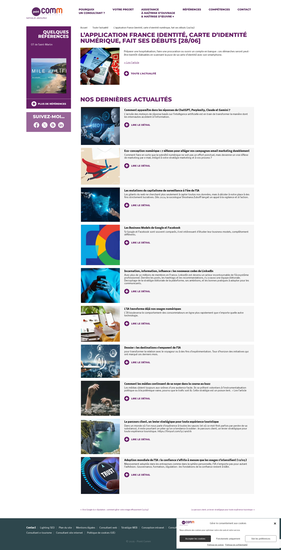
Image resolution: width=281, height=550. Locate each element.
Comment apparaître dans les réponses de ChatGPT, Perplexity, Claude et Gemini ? (177, 110)
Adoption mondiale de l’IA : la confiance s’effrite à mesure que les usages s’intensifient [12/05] (185, 460)
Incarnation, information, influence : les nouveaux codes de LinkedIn (168, 271)
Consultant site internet (69, 533)
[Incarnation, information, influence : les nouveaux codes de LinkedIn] (100, 285)
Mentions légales (85, 527)
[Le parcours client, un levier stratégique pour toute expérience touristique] (100, 436)
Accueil (83, 28)
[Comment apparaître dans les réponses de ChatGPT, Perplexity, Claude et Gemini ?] (100, 126)
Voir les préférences (260, 538)
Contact (31, 527)
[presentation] (31, 76)
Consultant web (108, 527)
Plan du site (65, 527)
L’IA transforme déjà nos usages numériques (152, 309)
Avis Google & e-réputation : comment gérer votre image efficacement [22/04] (114, 510)
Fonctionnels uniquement (228, 538)
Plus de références (51, 103)
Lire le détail (140, 125)
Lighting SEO (47, 527)
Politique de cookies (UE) (101, 533)
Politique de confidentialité (236, 545)
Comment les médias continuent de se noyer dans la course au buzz (167, 384)
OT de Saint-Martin (42, 44)
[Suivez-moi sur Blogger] (53, 125)
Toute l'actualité (100, 28)
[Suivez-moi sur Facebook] (36, 125)
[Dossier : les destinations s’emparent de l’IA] (100, 361)
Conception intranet (153, 527)
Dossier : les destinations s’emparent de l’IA (152, 348)
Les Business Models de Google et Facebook (152, 228)
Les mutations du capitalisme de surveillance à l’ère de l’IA (161, 190)
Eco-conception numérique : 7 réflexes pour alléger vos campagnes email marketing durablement (187, 151)
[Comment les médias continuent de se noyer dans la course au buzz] (100, 398)
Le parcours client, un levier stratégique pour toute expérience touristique (171, 422)
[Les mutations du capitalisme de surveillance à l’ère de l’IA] (100, 205)
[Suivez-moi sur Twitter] (44, 125)
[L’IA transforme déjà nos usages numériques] (100, 324)
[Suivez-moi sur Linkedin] (61, 125)
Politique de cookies (215, 545)
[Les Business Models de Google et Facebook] (100, 245)
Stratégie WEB (129, 527)
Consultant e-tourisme (39, 533)
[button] (275, 523)
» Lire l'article (131, 62)
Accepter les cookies (195, 538)
